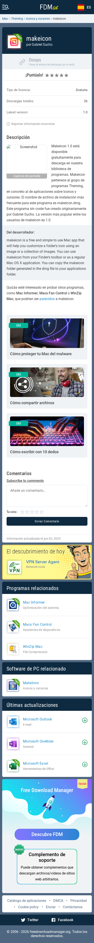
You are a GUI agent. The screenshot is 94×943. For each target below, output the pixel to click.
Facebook (65, 920)
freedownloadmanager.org (50, 932)
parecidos (47, 299)
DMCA (58, 901)
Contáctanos (72, 907)
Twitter (32, 920)
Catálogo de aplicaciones (26, 901)
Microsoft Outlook (37, 719)
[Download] (84, 720)
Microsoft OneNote (38, 741)
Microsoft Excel (35, 763)
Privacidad (78, 901)
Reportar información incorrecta (33, 124)
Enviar (51, 907)
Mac (5, 18)
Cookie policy (28, 907)
